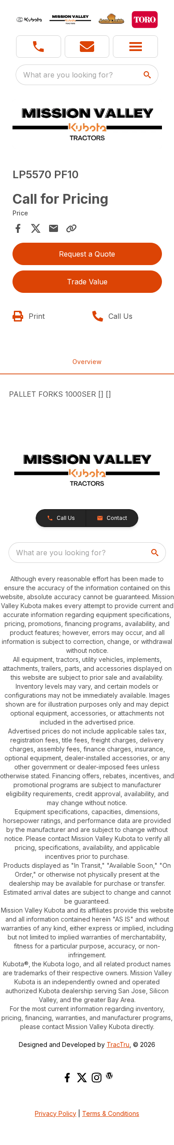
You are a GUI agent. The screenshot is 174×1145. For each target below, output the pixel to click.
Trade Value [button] (87, 281)
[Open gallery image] (87, 124)
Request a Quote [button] (87, 253)
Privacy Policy (55, 1113)
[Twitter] (81, 1077)
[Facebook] (67, 1077)
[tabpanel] (87, 125)
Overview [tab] (87, 361)
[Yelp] (109, 1075)
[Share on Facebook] (17, 228)
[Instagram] (96, 1077)
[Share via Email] (53, 228)
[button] (38, 46)
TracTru (118, 1044)
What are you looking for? (68, 74)
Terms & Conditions (110, 1113)
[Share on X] (35, 228)
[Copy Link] (71, 228)
